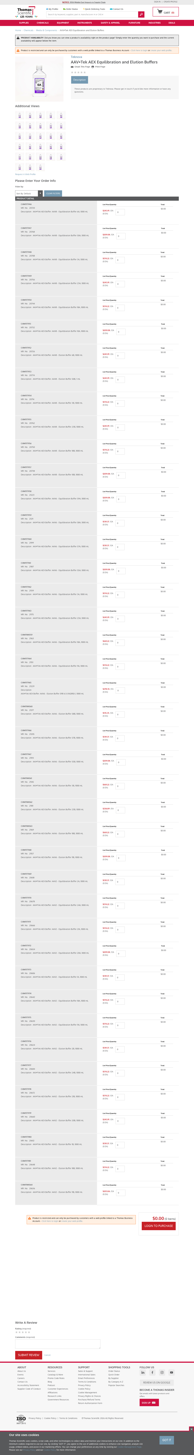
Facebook (152, 1372)
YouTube (171, 1372)
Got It (166, 1440)
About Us (21, 1371)
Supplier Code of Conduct (29, 1388)
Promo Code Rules (56, 1378)
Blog (50, 1381)
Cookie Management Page (129, 1446)
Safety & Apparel (110, 22)
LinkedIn (143, 1372)
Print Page (100, 66)
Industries (155, 22)
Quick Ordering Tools (95, 9)
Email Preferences (86, 1378)
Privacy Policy (84, 1385)
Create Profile (170, 1)
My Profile (53, 9)
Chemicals (43, 22)
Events (20, 1374)
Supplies (24, 22)
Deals (172, 22)
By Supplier (113, 1378)
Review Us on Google (156, 1382)
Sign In (157, 1)
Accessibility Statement (28, 1385)
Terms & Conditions (87, 1381)
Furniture (134, 22)
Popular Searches (116, 1385)
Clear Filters (53, 193)
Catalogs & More (55, 1374)
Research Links (54, 1396)
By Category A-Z (115, 1381)
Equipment (63, 22)
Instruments (84, 22)
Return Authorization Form (90, 1403)
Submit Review (28, 1355)
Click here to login (139, 50)
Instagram (162, 1372)
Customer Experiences (58, 1388)
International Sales (86, 1374)
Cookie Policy (84, 1388)
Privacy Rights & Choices (89, 1396)
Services (51, 1371)
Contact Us (118, 9)
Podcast (51, 1385)
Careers (21, 1378)
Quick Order (113, 1374)
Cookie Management (87, 1392)
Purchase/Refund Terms (89, 1399)
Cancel (47, 1355)
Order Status (72, 9)
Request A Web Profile (25, 174)
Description (79, 79)
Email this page (82, 66)
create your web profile (161, 50)
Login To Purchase (159, 1226)
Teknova (76, 57)
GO (141, 14)
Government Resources (58, 1399)
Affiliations (53, 1392)
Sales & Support (85, 1371)
